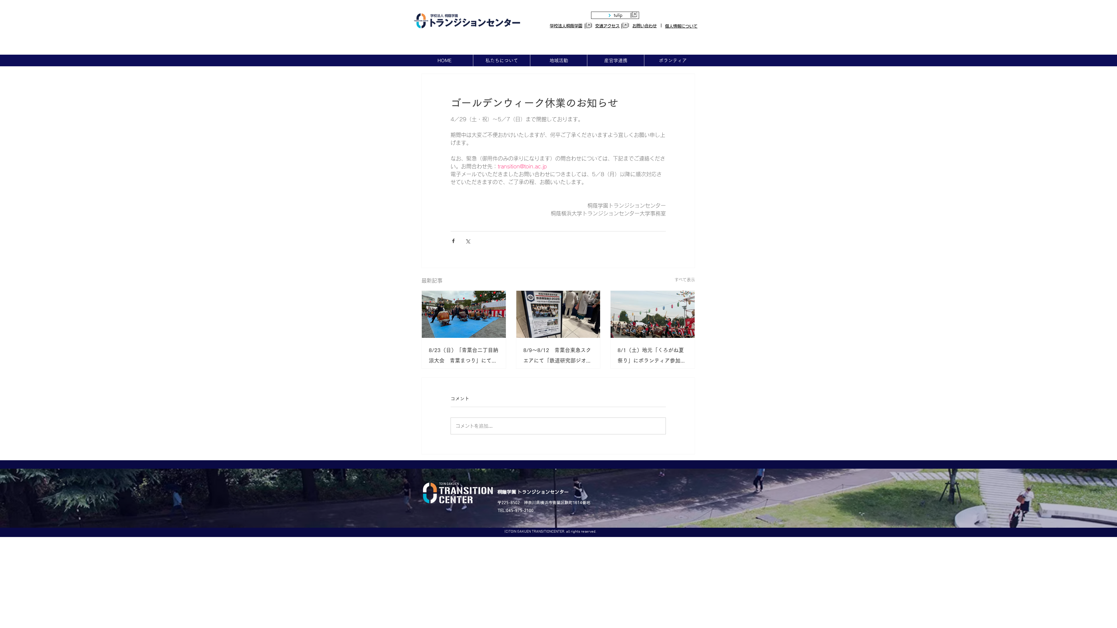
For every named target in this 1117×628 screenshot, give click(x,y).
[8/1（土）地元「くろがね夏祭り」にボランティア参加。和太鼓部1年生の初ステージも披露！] (653, 314)
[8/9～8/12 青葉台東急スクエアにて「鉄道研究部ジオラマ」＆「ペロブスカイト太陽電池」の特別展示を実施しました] (558, 314)
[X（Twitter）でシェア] (467, 241)
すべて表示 (685, 280)
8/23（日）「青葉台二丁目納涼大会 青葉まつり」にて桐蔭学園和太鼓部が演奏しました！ (463, 356)
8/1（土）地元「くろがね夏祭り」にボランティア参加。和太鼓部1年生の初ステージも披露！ (652, 356)
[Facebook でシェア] (453, 241)
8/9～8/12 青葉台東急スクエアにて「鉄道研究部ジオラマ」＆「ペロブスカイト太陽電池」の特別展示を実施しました (557, 356)
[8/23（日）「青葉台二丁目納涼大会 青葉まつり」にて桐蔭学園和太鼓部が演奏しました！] (464, 314)
